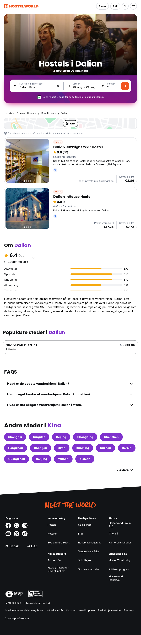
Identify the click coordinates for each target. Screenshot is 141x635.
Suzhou (105, 448)
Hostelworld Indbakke (116, 578)
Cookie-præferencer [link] (17, 618)
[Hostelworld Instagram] (25, 525)
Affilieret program (119, 569)
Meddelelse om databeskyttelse (24, 610)
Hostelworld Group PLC (120, 525)
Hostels (52, 524)
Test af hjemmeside (109, 610)
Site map (128, 610)
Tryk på (113, 533)
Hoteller (52, 533)
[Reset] (58, 86)
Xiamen (84, 459)
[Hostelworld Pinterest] (16, 533)
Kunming (82, 448)
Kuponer (71, 610)
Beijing (61, 437)
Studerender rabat (89, 569)
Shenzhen (111, 437)
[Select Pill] (125, 6)
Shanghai (15, 437)
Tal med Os (54, 560)
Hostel (58, 142)
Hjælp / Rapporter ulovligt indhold (58, 569)
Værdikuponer (87, 610)
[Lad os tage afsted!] (125, 86)
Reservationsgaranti (89, 542)
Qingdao (39, 437)
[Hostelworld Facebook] (8, 525)
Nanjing (41, 459)
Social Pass (84, 524)
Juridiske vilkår (54, 610)
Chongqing (85, 437)
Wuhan (63, 459)
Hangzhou (15, 448)
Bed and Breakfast (58, 542)
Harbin (126, 448)
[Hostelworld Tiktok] (25, 533)
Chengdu (40, 448)
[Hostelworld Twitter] (16, 525)
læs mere (78, 133)
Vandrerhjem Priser (89, 551)
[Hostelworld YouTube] (8, 533)
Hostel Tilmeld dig (119, 560)
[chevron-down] (33, 258)
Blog (80, 533)
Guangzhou (16, 459)
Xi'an (61, 448)
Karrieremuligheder (120, 542)
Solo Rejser (85, 560)
